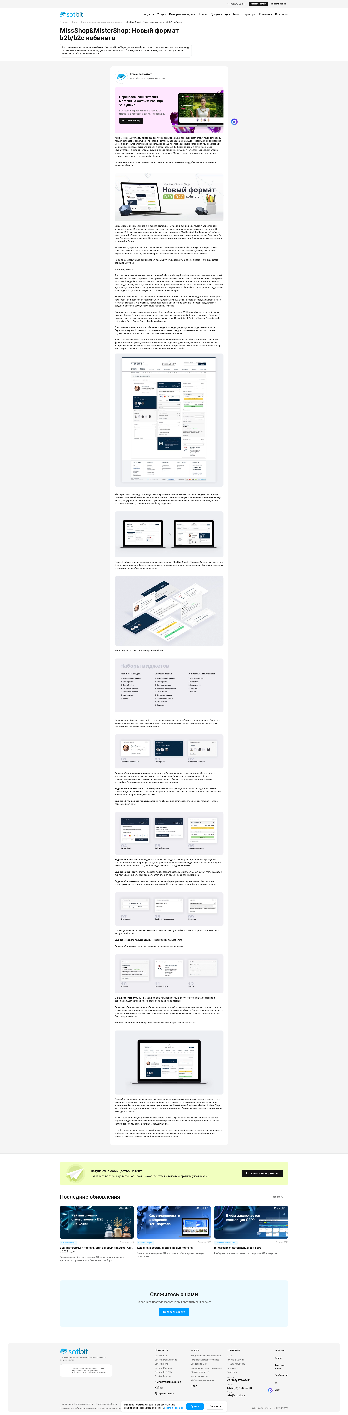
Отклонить (215, 1406)
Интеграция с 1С (199, 1376)
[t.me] (234, 92)
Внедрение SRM (199, 1364)
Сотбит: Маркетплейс (166, 1359)
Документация (220, 14)
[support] (62, 4)
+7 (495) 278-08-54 (235, 4)
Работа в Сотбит (235, 1359)
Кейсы (203, 14)
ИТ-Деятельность (236, 1364)
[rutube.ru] (234, 82)
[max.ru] (234, 122)
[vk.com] (234, 112)
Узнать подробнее (173, 1408)
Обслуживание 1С (200, 1372)
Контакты (281, 14)
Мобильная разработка (202, 1380)
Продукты (147, 14)
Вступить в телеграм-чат (262, 1173)
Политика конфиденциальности (76, 1404)
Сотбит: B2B (161, 1355)
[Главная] (71, 14)
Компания (233, 1350)
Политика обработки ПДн (109, 1404)
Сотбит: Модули (163, 1376)
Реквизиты (233, 1368)
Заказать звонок (278, 4)
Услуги (161, 14)
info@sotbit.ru (236, 1395)
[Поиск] (70, 4)
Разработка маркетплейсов (205, 1359)
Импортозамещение (182, 14)
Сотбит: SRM (161, 1364)
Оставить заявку (258, 4)
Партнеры (232, 1372)
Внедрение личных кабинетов (206, 1355)
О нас (229, 1355)
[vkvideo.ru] (234, 73)
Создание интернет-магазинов (206, 1368)
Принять (195, 1406)
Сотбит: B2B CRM (163, 1372)
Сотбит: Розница (163, 1368)
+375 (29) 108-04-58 (239, 1388)
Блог (236, 14)
